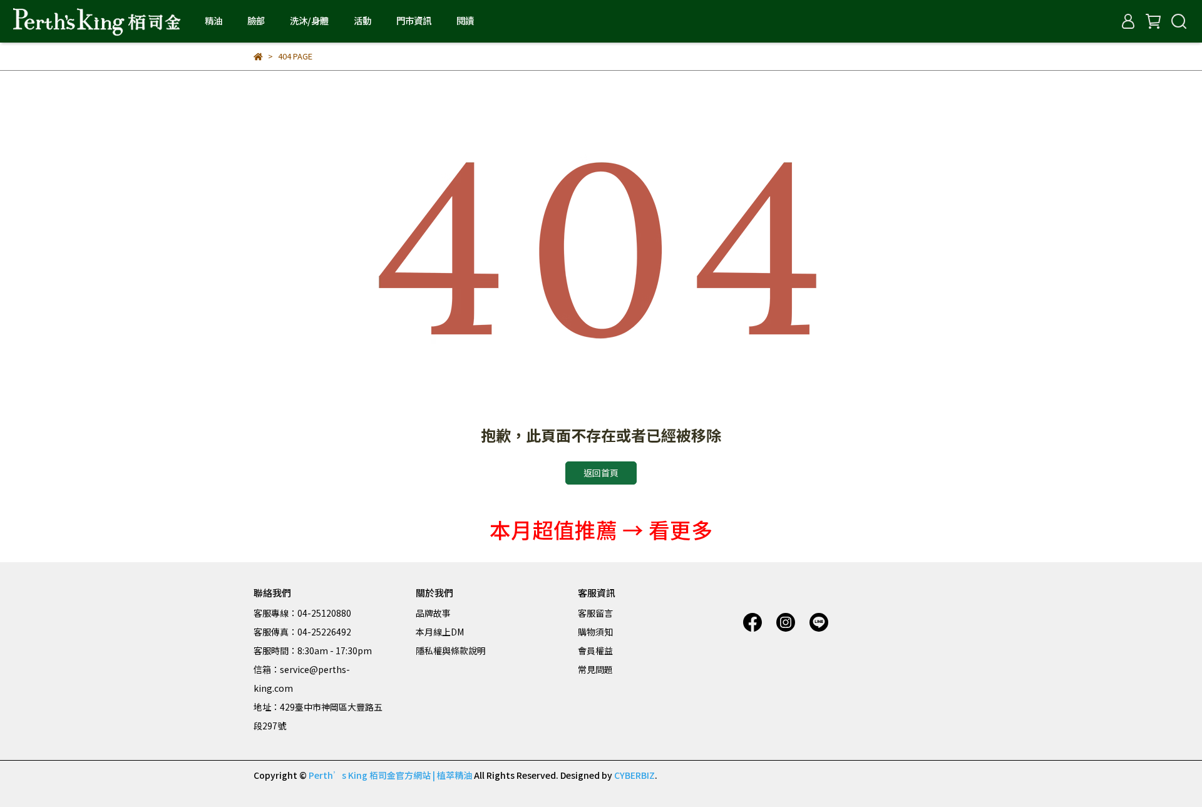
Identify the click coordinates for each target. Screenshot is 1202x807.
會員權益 (595, 650)
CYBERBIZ (634, 775)
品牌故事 (433, 613)
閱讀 (465, 20)
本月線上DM (440, 631)
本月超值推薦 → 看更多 (601, 529)
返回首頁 (601, 472)
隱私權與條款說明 (451, 650)
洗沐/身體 (309, 20)
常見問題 (595, 669)
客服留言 (595, 613)
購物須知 (595, 631)
